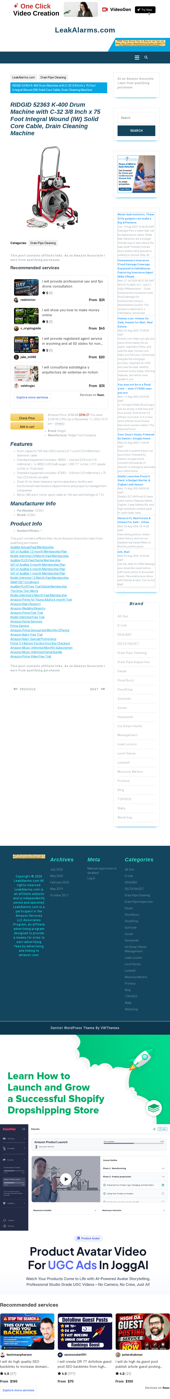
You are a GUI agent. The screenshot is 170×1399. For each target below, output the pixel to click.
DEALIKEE (125, 634)
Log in (91, 878)
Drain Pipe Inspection (134, 662)
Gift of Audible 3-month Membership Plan (37, 564)
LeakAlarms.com (85, 30)
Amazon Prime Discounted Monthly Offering (39, 630)
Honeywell (125, 717)
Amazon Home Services (26, 621)
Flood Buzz (126, 680)
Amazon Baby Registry (25, 604)
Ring (121, 790)
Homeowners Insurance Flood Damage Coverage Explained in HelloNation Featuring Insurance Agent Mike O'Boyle (135, 268)
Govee (122, 707)
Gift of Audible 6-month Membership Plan (37, 569)
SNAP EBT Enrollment (24, 582)
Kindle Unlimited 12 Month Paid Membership (39, 577)
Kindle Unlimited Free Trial (27, 617)
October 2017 (59, 895)
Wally (121, 808)
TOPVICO (124, 799)
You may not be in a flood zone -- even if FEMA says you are (135, 388)
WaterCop (125, 817)
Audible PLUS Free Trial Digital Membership (38, 586)
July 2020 (56, 869)
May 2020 (56, 876)
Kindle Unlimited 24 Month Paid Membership (39, 556)
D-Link (122, 625)
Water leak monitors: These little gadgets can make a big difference (136, 218)
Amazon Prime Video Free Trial (30, 656)
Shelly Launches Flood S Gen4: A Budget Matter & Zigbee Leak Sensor (134, 480)
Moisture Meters (130, 771)
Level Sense (127, 753)
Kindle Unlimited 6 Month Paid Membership (38, 595)
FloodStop (125, 689)
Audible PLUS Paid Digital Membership (35, 560)
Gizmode (124, 698)
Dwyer (122, 671)
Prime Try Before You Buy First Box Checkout (40, 643)
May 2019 (56, 888)
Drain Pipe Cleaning (53, 77)
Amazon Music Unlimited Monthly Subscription (41, 647)
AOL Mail (124, 551)
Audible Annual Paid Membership (32, 547)
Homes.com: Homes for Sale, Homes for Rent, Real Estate (135, 322)
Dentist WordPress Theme (73, 1028)
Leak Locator (127, 744)
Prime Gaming (19, 626)
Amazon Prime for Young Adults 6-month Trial (41, 599)
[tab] (136, 57)
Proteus (124, 781)
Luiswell (124, 762)
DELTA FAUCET (129, 643)
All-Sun (123, 616)
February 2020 (59, 882)
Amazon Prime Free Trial (26, 612)
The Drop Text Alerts (24, 591)
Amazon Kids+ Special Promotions (33, 639)
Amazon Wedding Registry (27, 608)
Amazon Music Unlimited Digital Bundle (36, 652)
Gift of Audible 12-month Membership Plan (38, 551)
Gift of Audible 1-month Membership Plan (37, 573)
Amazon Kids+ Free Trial (26, 634)
